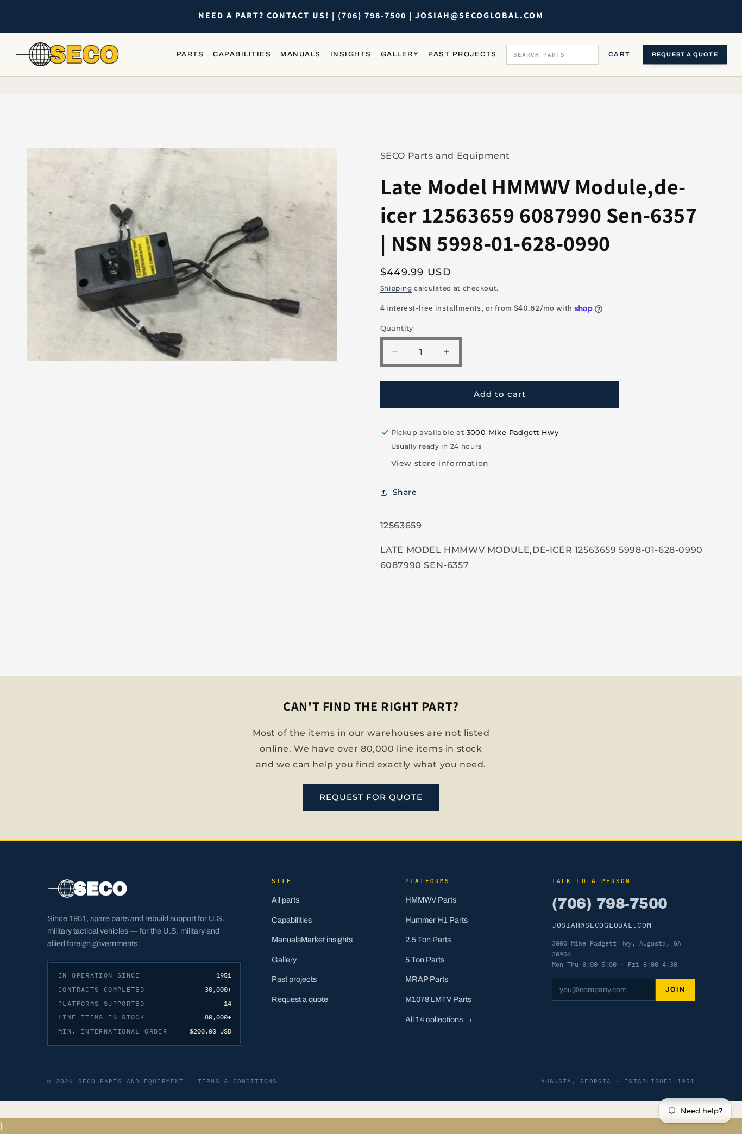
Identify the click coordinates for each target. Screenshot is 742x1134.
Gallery (400, 54)
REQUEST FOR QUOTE (371, 797)
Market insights (327, 939)
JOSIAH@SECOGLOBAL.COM (602, 925)
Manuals (300, 54)
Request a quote (685, 54)
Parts (190, 54)
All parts (285, 900)
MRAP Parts (426, 979)
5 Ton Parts (424, 959)
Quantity (396, 328)
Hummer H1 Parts (436, 920)
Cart (619, 54)
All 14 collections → (439, 1019)
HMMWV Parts (430, 900)
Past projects (294, 979)
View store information (440, 463)
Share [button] (405, 492)
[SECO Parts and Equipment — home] (68, 54)
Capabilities (242, 54)
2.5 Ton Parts (428, 939)
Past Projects (462, 54)
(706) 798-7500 (609, 904)
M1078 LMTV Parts (438, 999)
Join (675, 989)
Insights (351, 54)
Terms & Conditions (237, 1081)
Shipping (396, 288)
